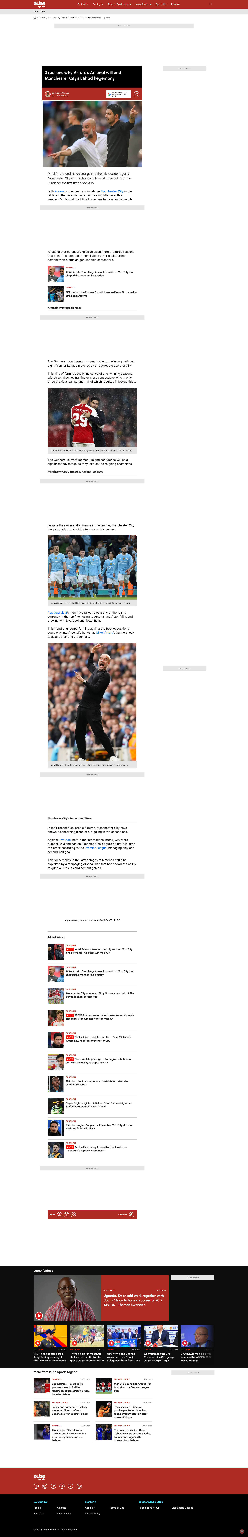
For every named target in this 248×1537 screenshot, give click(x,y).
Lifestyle (175, 4)
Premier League (60, 1402)
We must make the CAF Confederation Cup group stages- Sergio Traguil (159, 1357)
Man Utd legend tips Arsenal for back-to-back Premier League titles (132, 1387)
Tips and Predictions (118, 4)
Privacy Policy (92, 1513)
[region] (124, 1344)
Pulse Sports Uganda (181, 1507)
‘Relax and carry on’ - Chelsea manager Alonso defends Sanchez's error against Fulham (70, 1410)
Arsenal (60, 191)
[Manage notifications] (242, 1531)
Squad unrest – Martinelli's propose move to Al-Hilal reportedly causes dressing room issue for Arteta (71, 1389)
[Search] (211, 4)
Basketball (39, 1513)
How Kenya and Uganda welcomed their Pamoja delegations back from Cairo (123, 1357)
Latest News (39, 11)
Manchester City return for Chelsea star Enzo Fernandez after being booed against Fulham (69, 1435)
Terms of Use (117, 1507)
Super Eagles (64, 1513)
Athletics (61, 1507)
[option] (50, 1345)
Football (82, 4)
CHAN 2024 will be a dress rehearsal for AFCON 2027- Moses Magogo (197, 1357)
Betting (96, 4)
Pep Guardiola (57, 612)
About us (90, 1507)
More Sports (142, 4)
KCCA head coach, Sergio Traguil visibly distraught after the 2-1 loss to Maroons (50, 1357)
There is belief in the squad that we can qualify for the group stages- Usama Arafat (87, 1357)
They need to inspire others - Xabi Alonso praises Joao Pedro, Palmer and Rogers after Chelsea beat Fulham (132, 1435)
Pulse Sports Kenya (149, 1507)
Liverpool (64, 840)
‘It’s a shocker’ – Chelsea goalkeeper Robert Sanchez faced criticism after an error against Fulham (130, 1412)
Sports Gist (161, 4)
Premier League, (96, 848)
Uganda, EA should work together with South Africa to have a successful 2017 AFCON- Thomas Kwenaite (134, 1300)
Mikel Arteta (104, 632)
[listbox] (124, 1344)
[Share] (137, 94)
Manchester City (112, 191)
